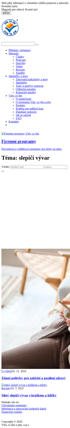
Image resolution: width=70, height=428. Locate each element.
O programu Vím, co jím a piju (33, 102)
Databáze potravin (26, 111)
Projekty (20, 105)
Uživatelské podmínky (14, 405)
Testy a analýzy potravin (29, 85)
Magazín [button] (13, 53)
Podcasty (21, 59)
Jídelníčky (21, 82)
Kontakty (14, 121)
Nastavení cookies (11, 411)
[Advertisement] (35, 212)
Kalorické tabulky (26, 92)
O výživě (6, 371)
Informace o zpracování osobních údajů (23, 408)
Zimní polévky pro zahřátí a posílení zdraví (33, 378)
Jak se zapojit (23, 115)
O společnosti (23, 98)
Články (20, 56)
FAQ (19, 118)
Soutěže (20, 72)
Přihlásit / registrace (20, 50)
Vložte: (5, 166)
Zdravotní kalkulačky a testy (32, 79)
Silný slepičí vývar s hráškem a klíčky (29, 395)
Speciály (20, 63)
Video (19, 66)
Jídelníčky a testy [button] (18, 76)
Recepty (20, 69)
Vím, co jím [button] (15, 95)
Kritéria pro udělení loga (29, 108)
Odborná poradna (26, 89)
